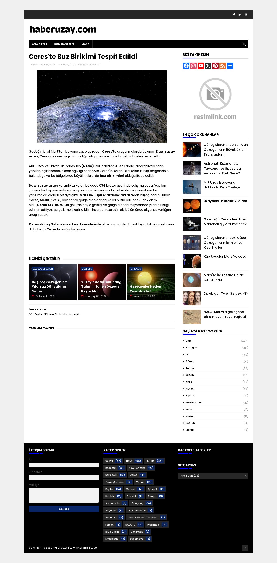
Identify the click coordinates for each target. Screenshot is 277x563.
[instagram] (245, 14)
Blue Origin (112, 531)
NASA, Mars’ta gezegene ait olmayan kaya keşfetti (225, 314)
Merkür (190, 416)
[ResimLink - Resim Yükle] (215, 125)
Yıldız (189, 382)
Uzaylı (109, 461)
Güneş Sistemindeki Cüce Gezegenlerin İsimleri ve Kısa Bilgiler (225, 242)
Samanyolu (112, 503)
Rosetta (110, 468)
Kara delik (111, 475)
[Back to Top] (245, 548)
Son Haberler (64, 44)
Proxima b (153, 524)
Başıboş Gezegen (43, 268)
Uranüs (190, 430)
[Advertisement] (102, 246)
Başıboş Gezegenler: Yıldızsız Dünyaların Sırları (49, 287)
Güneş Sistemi (114, 482)
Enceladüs (111, 539)
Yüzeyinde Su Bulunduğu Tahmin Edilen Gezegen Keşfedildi (102, 287)
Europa (152, 496)
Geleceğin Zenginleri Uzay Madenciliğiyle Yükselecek (225, 221)
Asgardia (110, 517)
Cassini (131, 496)
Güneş (190, 361)
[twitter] (239, 14)
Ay (187, 354)
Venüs (189, 409)
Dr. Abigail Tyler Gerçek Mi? (226, 293)
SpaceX (152, 489)
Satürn (190, 375)
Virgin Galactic (137, 510)
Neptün (190, 423)
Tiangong (137, 503)
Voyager (110, 510)
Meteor (130, 489)
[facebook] (234, 14)
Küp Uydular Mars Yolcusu (225, 256)
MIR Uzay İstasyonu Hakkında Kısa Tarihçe (222, 185)
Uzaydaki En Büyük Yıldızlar (225, 201)
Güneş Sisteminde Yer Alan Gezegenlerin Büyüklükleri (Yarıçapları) (226, 149)
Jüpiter (190, 395)
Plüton (190, 388)
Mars (85, 44)
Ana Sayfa (40, 44)
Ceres (64, 64)
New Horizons (194, 402)
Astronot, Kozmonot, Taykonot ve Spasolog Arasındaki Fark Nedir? (222, 168)
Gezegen (94, 64)
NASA (129, 461)
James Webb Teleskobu (143, 517)
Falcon (109, 524)
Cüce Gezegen (79, 64)
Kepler (109, 489)
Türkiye (190, 368)
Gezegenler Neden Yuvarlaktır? (145, 288)
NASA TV (130, 524)
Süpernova (136, 539)
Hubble (109, 496)
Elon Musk (137, 531)
